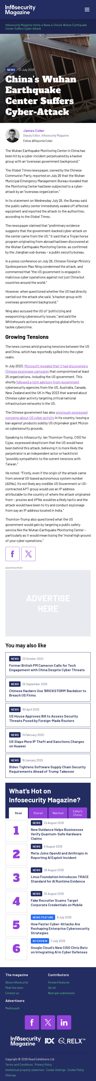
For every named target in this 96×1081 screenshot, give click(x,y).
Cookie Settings (56, 1070)
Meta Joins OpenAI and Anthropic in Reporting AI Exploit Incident (59, 855)
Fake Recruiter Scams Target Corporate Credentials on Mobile (57, 902)
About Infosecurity (16, 982)
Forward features (58, 982)
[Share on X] (28, 554)
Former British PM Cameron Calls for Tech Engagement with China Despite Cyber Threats (47, 667)
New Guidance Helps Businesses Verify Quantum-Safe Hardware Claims (57, 833)
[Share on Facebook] (12, 554)
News (47, 25)
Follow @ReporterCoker (38, 141)
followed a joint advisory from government (47, 382)
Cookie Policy (75, 1070)
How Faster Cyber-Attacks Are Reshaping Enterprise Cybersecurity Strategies (60, 928)
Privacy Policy (43, 1064)
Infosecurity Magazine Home (23, 25)
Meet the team (14, 987)
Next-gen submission (61, 993)
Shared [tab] (38, 813)
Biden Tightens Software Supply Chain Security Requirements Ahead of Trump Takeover (47, 769)
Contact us (12, 993)
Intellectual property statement (24, 1070)
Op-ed (52, 987)
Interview (40, 941)
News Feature (43, 917)
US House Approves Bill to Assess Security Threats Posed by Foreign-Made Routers (43, 718)
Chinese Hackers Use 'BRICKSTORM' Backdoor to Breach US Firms (47, 693)
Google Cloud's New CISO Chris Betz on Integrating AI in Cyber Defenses (59, 949)
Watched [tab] (57, 813)
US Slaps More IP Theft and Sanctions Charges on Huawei (46, 743)
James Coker (33, 130)
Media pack (12, 1008)
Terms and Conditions (19, 1064)
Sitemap (10, 1075)
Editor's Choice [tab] (77, 813)
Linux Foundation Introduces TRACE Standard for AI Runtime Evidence (60, 879)
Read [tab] (18, 813)
